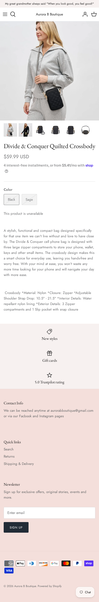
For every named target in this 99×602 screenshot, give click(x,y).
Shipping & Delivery (19, 463)
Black (11, 199)
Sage (29, 199)
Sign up (16, 527)
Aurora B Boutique (25, 586)
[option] (49, 70)
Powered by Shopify (49, 586)
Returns (9, 456)
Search (9, 449)
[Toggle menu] (5, 14)
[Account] (84, 14)
